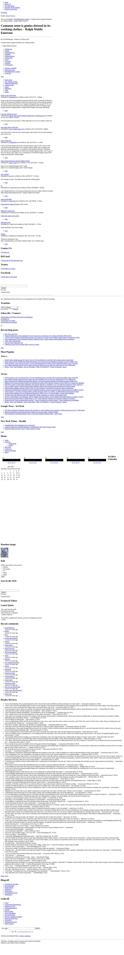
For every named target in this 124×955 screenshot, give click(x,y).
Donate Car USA (10, 906)
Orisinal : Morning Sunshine (13, 917)
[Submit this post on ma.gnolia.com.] (10, 56)
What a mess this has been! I (13, 690)
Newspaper (6, 569)
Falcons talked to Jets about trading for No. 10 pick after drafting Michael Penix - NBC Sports (33, 414)
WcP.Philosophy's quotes (21, 19)
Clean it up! (8, 694)
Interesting (8, 669)
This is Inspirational (11, 652)
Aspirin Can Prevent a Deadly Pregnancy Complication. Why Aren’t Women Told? (30, 427)
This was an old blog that (12, 687)
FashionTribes (9, 887)
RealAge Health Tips (11, 918)
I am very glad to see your (9, 114)
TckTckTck (8, 920)
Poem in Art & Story (11, 9)
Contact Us (8, 449)
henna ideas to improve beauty (10, 204)
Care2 (6, 903)
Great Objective (9, 628)
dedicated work (5, 222)
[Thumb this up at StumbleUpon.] (10, 52)
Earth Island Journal (11, 908)
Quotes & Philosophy (11, 83)
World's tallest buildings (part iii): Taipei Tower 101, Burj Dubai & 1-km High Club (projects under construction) (39, 360)
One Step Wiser (9, 6)
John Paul (12, 201)
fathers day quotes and (7, 211)
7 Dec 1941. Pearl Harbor (12, 341)
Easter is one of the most (8, 95)
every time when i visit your (9, 127)
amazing (7, 659)
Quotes (11, 19)
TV (4, 571)
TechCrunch (8, 891)
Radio (5, 573)
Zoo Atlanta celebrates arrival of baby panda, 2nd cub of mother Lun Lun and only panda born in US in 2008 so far (40, 365)
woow (7, 655)
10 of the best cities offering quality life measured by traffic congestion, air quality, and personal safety (36, 395)
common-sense (9, 85)
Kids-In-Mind (9, 911)
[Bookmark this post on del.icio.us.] (8, 49)
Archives (7, 442)
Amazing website (10, 683)
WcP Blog (4, 12)
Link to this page (10, 70)
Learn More (11, 460)
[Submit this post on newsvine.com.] (8, 58)
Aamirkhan (12, 142)
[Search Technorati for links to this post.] (9, 65)
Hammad (12, 97)
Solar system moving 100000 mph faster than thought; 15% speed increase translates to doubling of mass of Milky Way (41, 362)
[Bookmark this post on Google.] (8, 61)
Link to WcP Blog (10, 450)
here (53, 299)
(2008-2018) (12, 444)
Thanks (3, 234)
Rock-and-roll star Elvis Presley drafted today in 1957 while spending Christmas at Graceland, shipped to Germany (40, 398)
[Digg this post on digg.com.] (7, 51)
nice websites (5, 174)
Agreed (7, 641)
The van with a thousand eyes (14, 343)
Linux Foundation (10, 913)
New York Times (10, 915)
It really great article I (11, 638)
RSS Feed (8, 447)
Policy (7, 452)
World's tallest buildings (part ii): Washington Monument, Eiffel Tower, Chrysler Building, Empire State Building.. (39, 393)
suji (10, 176)
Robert (7, 631)
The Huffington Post (11, 893)
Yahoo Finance (9, 924)
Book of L (8, 4)
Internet (5, 567)
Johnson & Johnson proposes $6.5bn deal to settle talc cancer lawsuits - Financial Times (31, 412)
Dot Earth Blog (9, 886)
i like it (7, 666)
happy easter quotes (15, 129)
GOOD (7, 910)
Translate (15, 309)
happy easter (13, 163)
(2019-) (11, 445)
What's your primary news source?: (11, 565)
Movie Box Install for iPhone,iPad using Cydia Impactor (26, 116)
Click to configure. (25, 936)
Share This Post (9, 648)
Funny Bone (8, 80)
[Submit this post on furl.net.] (7, 59)
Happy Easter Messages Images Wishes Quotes (15, 161)
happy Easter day (6, 140)
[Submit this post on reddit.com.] (7, 54)
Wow (6, 635)
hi (1, 186)
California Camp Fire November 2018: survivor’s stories (22, 344)
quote (6, 90)
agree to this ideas (6, 199)
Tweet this (8, 73)
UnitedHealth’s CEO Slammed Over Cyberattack (20, 425)
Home (6, 2)
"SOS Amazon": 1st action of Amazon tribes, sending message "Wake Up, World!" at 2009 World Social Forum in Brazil (42, 391)
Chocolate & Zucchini (11, 884)
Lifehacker (8, 889)
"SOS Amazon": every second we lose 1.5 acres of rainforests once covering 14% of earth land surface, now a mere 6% (41, 363)
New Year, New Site (11, 334)
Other (5, 575)
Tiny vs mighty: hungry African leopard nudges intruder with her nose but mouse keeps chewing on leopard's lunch (40, 386)
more (2, 348)
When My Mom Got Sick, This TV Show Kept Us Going (22, 429)
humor (7, 87)
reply (6, 110)
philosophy (8, 88)
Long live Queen (10, 673)
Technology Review (11, 922)
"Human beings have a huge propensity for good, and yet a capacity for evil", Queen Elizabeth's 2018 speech (38, 336)
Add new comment (10, 68)
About (7, 440)
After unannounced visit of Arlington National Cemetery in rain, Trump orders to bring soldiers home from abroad (39, 339)
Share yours (4, 876)
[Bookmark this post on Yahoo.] (7, 63)
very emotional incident (12, 662)
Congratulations (9, 676)
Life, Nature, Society (11, 81)
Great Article (8, 680)
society (7, 92)
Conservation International (13, 904)
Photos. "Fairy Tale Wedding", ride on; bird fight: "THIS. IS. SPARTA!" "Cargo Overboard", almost (36, 367)
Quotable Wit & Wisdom (12, 7)
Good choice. (9, 645)
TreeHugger (8, 894)
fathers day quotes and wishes (10, 216)
